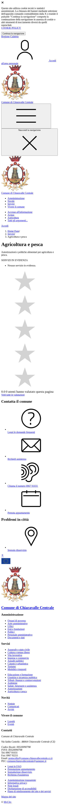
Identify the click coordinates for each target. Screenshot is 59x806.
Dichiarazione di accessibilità (22, 788)
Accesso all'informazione (20, 212)
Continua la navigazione (13, 33)
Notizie (11, 703)
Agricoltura (13, 217)
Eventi (11, 724)
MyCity (7, 802)
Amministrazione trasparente (22, 780)
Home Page (13, 231)
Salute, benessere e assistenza (22, 686)
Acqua (11, 215)
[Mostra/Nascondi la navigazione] (26, 116)
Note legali (13, 785)
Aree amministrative (18, 623)
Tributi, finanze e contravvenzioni (24, 680)
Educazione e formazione (20, 674)
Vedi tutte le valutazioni (13, 394)
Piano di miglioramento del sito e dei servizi (29, 791)
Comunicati (13, 706)
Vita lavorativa (15, 655)
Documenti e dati (16, 637)
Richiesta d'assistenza (18, 774)
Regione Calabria (10, 36)
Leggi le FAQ (14, 766)
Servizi (11, 234)
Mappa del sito (8, 796)
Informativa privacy (17, 783)
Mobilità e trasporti (17, 669)
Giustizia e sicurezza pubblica (22, 677)
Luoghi (11, 721)
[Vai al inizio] (2, 555)
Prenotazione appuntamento (21, 769)
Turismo (12, 666)
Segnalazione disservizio (20, 772)
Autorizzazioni (15, 688)
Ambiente (12, 683)
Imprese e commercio (18, 658)
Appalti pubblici (16, 661)
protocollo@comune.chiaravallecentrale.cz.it (30, 758)
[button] (16, 198)
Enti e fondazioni (16, 629)
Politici (11, 632)
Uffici (10, 626)
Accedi (4, 225)
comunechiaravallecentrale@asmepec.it (26, 761)
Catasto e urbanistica (18, 663)
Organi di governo (17, 620)
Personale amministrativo (20, 634)
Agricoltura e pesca (17, 691)
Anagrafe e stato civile (19, 649)
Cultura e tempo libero (19, 652)
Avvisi (11, 709)
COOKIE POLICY (11, 28)
